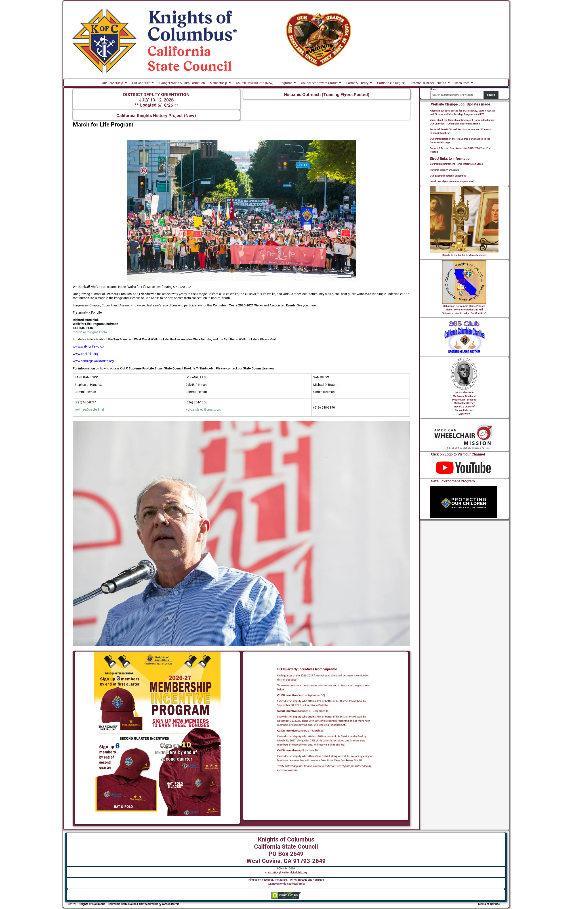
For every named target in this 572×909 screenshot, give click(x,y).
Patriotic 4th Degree (391, 83)
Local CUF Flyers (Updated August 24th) (452, 181)
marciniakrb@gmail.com (90, 332)
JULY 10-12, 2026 (156, 100)
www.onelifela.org (85, 354)
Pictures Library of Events (444, 170)
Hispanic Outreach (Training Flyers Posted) (326, 94)
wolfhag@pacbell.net (89, 409)
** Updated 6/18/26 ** (156, 105)
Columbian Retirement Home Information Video (456, 163)
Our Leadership (112, 83)
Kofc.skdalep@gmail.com (203, 409)
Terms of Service (489, 904)
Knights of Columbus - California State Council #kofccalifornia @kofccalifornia (129, 904)
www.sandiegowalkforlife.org (93, 361)
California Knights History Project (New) (156, 115)
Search (491, 94)
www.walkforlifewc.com (89, 346)
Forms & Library (357, 83)
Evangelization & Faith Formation (182, 83)
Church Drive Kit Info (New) (254, 83)
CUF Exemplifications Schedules (448, 175)
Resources (462, 83)
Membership (218, 83)
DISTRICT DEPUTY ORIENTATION (156, 94)
